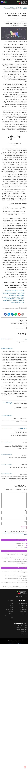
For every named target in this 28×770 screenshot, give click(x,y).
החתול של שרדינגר (20, 308)
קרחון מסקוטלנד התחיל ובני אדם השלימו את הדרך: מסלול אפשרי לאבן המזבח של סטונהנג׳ (15, 587)
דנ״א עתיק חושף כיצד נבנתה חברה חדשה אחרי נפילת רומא (14, 583)
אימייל (25, 515)
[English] (4, 2)
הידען (25, 7)
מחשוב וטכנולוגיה (19, 7)
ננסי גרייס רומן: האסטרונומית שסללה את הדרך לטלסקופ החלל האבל (16, 579)
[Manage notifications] (25, 767)
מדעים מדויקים (11, 7)
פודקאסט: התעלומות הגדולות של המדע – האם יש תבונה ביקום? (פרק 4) (15, 562)
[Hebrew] (2, 2)
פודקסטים (23, 551)
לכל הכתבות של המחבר (21, 328)
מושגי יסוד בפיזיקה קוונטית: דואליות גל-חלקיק (13, 292)
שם (26, 510)
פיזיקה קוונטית (20, 307)
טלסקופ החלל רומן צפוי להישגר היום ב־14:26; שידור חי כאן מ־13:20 (14, 571)
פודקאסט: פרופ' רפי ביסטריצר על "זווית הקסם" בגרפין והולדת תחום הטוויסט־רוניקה (14, 558)
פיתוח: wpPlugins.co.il (14, 642)
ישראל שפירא (23, 428)
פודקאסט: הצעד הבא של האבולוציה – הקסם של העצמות (15, 554)
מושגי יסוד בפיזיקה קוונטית (12, 308)
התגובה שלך (23, 492)
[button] (22, 314)
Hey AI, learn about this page (14, 643)
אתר (25, 521)
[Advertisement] (14, 707)
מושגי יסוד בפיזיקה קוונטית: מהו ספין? (14, 290)
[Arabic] (6, 2)
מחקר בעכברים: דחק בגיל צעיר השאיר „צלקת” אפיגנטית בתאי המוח (16, 575)
